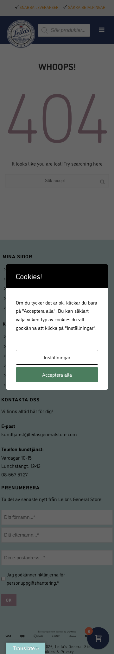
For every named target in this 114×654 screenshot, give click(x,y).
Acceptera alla (57, 374)
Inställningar (57, 357)
